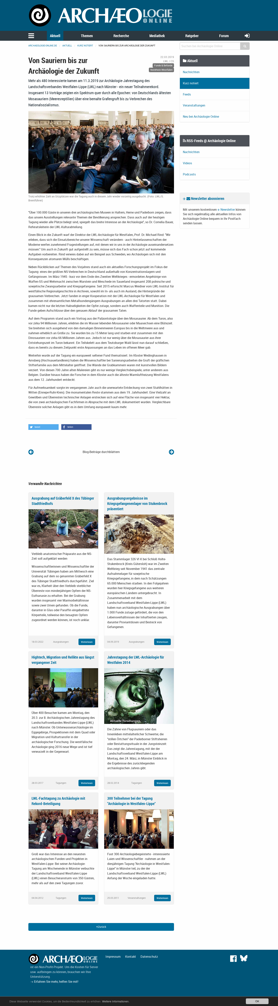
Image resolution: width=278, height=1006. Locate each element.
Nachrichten (191, 72)
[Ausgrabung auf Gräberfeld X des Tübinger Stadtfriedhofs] (63, 528)
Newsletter (228, 209)
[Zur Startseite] (101, 15)
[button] (43, 427)
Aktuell (55, 35)
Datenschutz (149, 956)
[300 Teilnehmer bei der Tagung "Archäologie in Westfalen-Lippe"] (139, 829)
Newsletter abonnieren (207, 198)
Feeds (187, 94)
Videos (187, 163)
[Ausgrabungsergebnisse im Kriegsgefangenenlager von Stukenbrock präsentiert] (139, 534)
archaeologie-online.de (42, 45)
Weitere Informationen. (115, 1001)
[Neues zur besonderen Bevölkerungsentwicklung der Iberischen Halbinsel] (30, 452)
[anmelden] (247, 35)
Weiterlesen (87, 641)
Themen (87, 35)
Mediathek (157, 35)
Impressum (113, 956)
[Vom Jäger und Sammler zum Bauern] (171, 452)
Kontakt (130, 956)
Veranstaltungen (194, 105)
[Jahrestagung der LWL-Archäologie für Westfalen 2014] (139, 696)
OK (257, 1001)
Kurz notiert (85, 45)
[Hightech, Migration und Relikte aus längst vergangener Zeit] (63, 687)
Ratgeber (192, 35)
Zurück (101, 927)
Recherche (121, 35)
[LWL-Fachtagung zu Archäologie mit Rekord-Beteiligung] (63, 829)
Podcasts (189, 174)
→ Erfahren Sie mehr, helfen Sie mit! (54, 981)
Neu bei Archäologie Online (201, 116)
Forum (224, 35)
